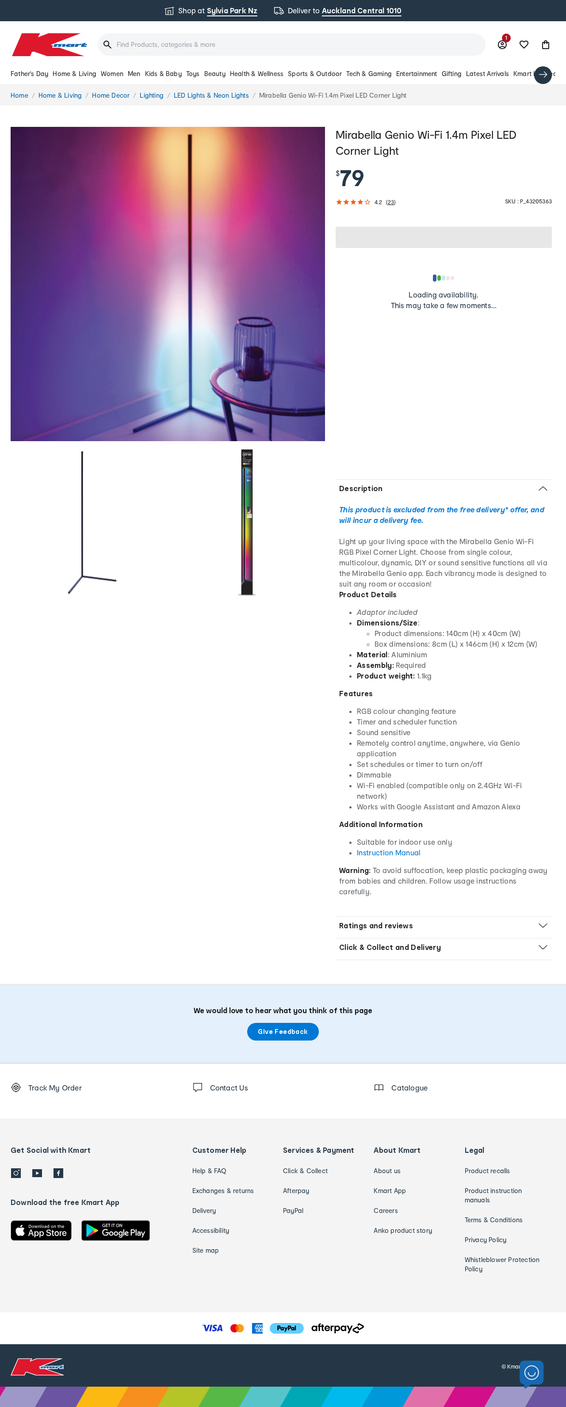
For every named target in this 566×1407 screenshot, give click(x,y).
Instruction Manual (389, 852)
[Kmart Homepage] (49, 44)
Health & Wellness (256, 73)
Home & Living (74, 73)
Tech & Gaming (369, 73)
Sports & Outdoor (315, 73)
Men (134, 73)
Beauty (215, 73)
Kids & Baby (163, 73)
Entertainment (416, 73)
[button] (545, 44)
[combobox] (292, 45)
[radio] (168, 284)
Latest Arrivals (487, 73)
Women (112, 73)
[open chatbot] (531, 1375)
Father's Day (29, 73)
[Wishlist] (524, 44)
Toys (193, 73)
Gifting (452, 73)
